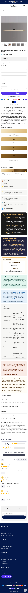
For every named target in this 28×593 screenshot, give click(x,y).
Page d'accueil (5, 10)
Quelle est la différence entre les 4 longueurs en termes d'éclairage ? (13, 410)
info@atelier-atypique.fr (6, 570)
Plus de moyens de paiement (14, 96)
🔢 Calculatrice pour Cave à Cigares (8, 559)
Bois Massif (3, 65)
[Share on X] (13, 105)
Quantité (3, 83)
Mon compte (3, 531)
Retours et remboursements (7, 535)
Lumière (2, 77)
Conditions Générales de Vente (7, 544)
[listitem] (14, 2)
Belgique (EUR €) (13, 582)
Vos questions (4, 557)
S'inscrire (14, 517)
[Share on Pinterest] (15, 105)
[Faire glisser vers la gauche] (3, 44)
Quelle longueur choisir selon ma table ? (10, 399)
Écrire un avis (14, 454)
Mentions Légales (4, 548)
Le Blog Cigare (4, 561)
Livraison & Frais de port (6, 533)
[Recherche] (26, 5)
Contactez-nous (4, 555)
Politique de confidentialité (6, 546)
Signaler (8, 473)
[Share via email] (17, 105)
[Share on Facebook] (10, 105)
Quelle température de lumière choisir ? (10, 406)
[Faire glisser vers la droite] (25, 44)
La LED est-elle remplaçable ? (8, 418)
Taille (2, 71)
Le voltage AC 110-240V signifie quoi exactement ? (12, 422)
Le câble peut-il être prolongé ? (8, 415)
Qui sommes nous (5, 541)
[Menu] (1, 5)
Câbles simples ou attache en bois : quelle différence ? (13, 402)
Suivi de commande (5, 528)
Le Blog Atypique (4, 563)
